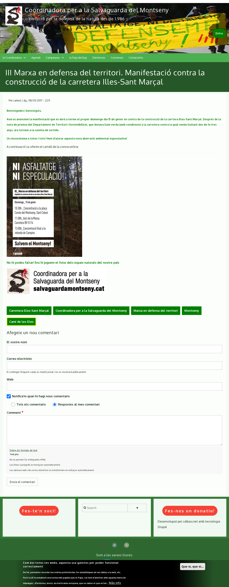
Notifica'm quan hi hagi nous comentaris (41, 396)
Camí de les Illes (21, 321)
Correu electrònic (19, 358)
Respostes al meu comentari (79, 404)
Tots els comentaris (31, 404)
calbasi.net (190, 521)
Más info (115, 582)
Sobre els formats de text (23, 450)
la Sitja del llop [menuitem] (78, 57)
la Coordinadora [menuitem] (12, 57)
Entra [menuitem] (219, 33)
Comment (14, 412)
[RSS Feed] (127, 545)
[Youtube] (102, 545)
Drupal (162, 527)
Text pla (14, 454)
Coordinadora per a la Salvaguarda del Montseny (97, 10)
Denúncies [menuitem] (98, 57)
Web (10, 379)
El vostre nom (17, 342)
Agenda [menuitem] (35, 57)
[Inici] (13, 16)
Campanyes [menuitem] (53, 57)
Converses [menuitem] (117, 57)
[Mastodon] (114, 545)
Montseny (191, 310)
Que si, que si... (193, 566)
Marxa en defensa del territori (156, 310)
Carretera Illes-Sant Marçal (29, 310)
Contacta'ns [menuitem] (136, 57)
